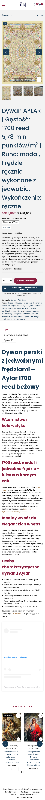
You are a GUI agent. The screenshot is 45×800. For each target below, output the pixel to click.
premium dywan (9, 313)
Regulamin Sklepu (24, 797)
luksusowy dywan (31, 311)
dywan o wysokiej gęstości (13, 308)
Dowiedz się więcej (18, 715)
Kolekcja (24, 792)
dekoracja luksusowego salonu (19, 303)
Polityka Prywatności (28, 794)
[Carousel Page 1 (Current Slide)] (21, 772)
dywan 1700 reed (35, 305)
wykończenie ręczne (16, 319)
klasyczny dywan (16, 311)
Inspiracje (36, 792)
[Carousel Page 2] (24, 772)
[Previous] (6, 52)
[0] (35, 4)
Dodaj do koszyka (25, 280)
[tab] (22, 330)
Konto (13, 794)
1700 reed (16, 613)
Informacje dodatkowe (16, 334)
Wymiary (6, 218)
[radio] (10, 222)
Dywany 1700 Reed (18, 300)
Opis (6, 329)
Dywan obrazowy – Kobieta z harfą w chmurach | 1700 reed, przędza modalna (11, 757)
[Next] (39, 52)
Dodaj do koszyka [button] (40, 715)
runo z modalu (17, 316)
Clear (7, 227)
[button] (18, 739)
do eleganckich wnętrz (17, 305)
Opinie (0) (9, 340)
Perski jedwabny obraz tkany (11, 747)
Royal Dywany (11, 792)
